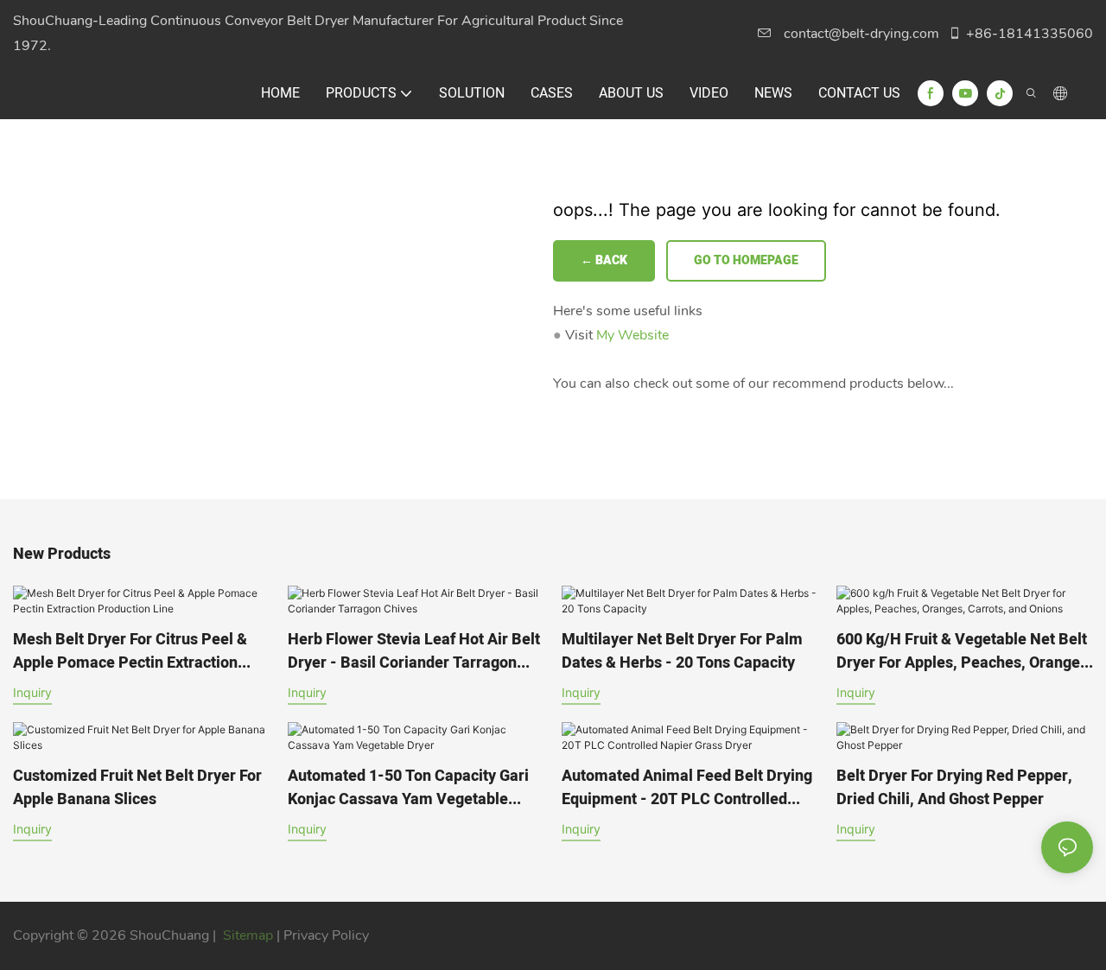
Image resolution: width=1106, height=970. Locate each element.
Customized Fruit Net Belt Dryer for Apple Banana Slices (137, 787)
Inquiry (32, 692)
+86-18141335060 (1029, 33)
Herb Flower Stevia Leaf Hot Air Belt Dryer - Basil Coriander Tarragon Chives (414, 651)
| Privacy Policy (322, 935)
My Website (632, 335)
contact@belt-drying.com (861, 33)
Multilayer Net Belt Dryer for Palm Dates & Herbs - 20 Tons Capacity (682, 651)
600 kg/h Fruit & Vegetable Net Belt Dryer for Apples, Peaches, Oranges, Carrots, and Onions (964, 651)
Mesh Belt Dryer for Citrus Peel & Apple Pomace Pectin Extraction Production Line (130, 651)
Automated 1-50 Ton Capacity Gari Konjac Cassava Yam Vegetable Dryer (408, 787)
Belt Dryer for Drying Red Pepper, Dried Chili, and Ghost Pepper (954, 787)
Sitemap (247, 935)
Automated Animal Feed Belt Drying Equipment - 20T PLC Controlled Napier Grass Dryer (687, 787)
